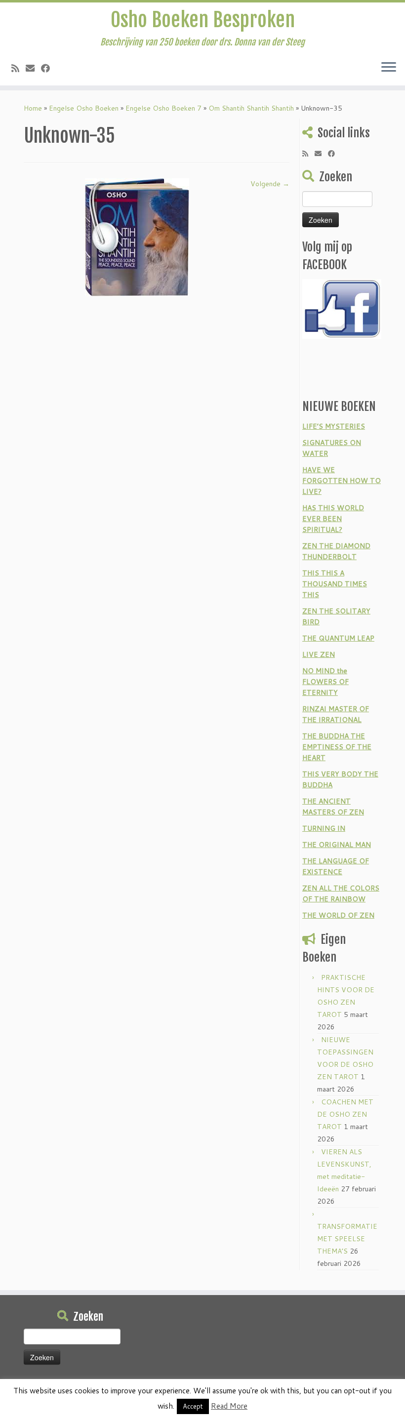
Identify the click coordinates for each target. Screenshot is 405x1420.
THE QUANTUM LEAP (338, 638)
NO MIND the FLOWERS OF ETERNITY (325, 681)
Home (33, 108)
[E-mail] (33, 68)
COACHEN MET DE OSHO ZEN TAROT (345, 1114)
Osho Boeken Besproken (203, 20)
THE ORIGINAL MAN (336, 845)
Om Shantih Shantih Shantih (251, 108)
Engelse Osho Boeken (84, 108)
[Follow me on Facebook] (48, 68)
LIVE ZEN (318, 654)
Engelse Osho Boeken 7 (163, 108)
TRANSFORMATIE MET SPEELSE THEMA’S (347, 1238)
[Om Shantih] (137, 237)
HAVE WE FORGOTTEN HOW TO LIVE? (341, 480)
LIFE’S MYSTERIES (333, 426)
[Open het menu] (388, 67)
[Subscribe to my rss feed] (18, 68)
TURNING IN (323, 828)
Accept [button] (193, 1406)
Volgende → (269, 184)
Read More (229, 1406)
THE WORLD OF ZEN (338, 915)
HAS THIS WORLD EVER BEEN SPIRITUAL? (333, 518)
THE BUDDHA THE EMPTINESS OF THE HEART (336, 747)
